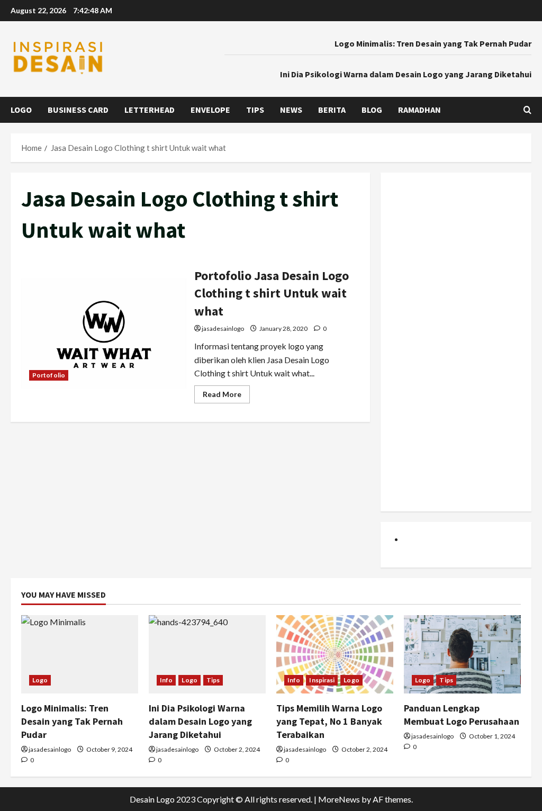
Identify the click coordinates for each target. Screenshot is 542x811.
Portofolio (48, 375)
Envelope (210, 109)
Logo (21, 109)
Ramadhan (419, 109)
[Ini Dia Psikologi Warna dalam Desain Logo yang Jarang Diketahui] (207, 654)
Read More (226, 396)
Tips (255, 109)
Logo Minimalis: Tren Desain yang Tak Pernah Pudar (433, 43)
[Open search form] (527, 110)
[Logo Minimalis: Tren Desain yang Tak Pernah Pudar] (79, 654)
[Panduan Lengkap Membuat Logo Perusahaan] (462, 654)
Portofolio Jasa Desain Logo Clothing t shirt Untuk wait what (103, 333)
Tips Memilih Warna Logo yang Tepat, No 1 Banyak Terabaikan (329, 721)
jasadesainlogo (223, 328)
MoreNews (339, 799)
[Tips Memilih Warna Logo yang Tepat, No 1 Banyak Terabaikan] (334, 654)
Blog (372, 109)
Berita (332, 109)
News (291, 109)
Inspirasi (322, 680)
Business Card (78, 109)
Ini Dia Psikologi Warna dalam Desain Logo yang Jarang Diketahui (405, 74)
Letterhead (149, 109)
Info (166, 680)
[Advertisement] (456, 342)
